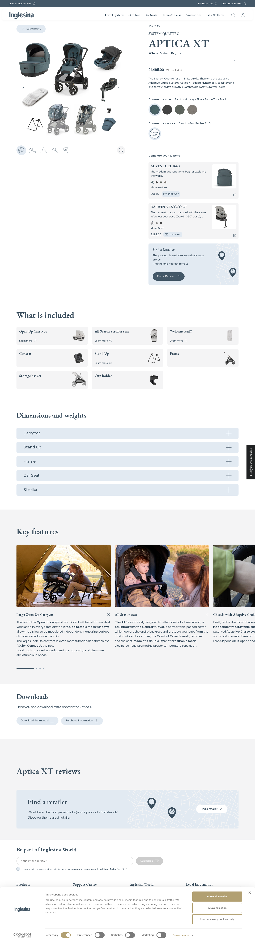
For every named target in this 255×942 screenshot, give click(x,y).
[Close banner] (249, 892)
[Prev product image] (23, 88)
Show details (181, 935)
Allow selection (217, 907)
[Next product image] (118, 88)
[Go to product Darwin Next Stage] (234, 235)
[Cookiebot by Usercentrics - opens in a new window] (22, 935)
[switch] (100, 935)
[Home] (21, 15)
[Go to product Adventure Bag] (234, 195)
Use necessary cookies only (217, 919)
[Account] (243, 15)
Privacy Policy (109, 869)
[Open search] (233, 15)
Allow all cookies (217, 896)
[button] (25, 668)
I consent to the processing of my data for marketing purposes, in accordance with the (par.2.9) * (74, 869)
